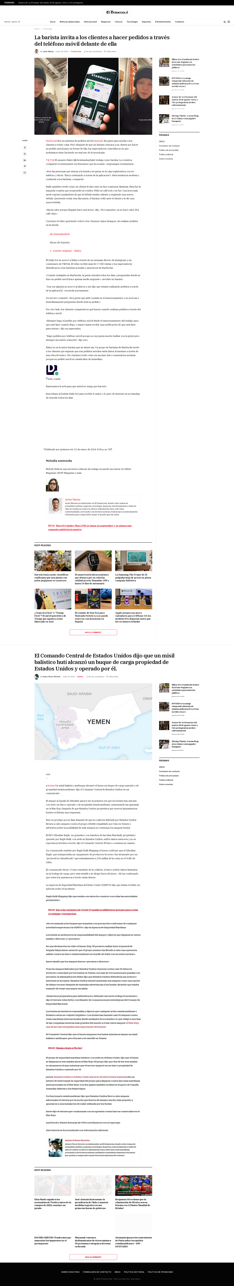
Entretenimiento (163, 22)
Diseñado (98, 140)
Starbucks (51, 140)
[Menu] (228, 22)
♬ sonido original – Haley (65, 250)
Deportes (146, 22)
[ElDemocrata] (117, 11)
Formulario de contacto (169, 146)
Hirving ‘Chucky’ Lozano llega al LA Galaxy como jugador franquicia (185, 118)
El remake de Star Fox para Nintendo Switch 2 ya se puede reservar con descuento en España (91, 617)
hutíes (51, 785)
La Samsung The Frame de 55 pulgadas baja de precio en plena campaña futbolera (133, 577)
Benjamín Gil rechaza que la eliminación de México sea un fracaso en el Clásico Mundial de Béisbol (132, 1204)
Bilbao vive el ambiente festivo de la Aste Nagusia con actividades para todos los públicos (185, 63)
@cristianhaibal (60, 234)
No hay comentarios (94, 51)
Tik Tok (50, 160)
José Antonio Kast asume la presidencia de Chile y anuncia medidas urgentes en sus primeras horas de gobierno (91, 1204)
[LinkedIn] (24, 160)
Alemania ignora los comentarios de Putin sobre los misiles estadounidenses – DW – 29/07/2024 (133, 1242)
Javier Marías (48, 51)
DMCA (162, 141)
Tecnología (132, 22)
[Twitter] (24, 153)
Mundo (80, 677)
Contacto (179, 22)
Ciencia (118, 22)
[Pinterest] (24, 166)
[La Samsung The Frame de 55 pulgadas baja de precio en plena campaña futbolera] (133, 560)
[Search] (224, 22)
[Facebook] (24, 147)
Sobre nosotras (166, 159)
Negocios (105, 22)
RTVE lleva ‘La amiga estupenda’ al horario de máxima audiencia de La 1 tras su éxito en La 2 (185, 82)
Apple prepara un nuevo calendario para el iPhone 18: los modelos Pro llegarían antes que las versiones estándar (133, 617)
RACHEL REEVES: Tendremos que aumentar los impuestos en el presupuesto (52, 1240)
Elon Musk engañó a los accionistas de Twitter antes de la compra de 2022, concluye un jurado (52, 1204)
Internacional (90, 22)
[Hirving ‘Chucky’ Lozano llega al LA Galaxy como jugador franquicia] (164, 118)
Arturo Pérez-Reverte (51, 677)
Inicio (52, 22)
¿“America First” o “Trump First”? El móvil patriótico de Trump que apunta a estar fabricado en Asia (50, 617)
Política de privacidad (168, 150)
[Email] (24, 172)
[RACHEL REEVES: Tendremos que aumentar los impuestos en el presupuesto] (52, 1223)
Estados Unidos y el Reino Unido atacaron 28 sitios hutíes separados (91, 1076)
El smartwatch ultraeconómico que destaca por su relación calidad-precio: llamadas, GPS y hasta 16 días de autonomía (92, 579)
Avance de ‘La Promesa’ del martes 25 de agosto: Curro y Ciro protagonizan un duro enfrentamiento (52, 3)
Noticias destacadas (70, 22)
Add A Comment (93, 632)
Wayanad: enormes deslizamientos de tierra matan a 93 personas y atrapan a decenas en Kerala (93, 1242)
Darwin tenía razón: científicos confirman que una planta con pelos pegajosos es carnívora (51, 577)
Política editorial (166, 154)
